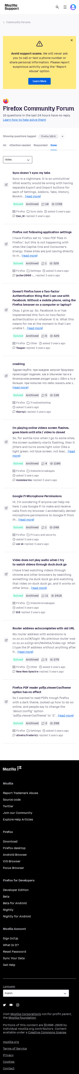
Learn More (39, 81)
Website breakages (42, 471)
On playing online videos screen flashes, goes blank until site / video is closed (40, 430)
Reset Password (14, 951)
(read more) (33, 196)
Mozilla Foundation (22, 1017)
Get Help (9, 965)
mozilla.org (11, 1042)
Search (57, 7)
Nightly (8, 910)
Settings (35, 270)
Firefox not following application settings (42, 232)
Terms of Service (15, 1048)
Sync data (36, 211)
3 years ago (42, 216)
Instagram (17, 1005)
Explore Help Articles (18, 819)
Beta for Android (15, 903)
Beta (6, 896)
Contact (9, 1068)
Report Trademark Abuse (20, 793)
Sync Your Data (14, 958)
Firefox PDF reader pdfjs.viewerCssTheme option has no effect (41, 690)
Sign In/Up (10, 938)
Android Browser (15, 854)
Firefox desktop (14, 848)
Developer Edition (16, 890)
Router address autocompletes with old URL (43, 628)
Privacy (8, 1055)
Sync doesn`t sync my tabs (31, 173)
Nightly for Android (17, 916)
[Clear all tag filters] (62, 136)
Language (9, 986)
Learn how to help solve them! (24, 120)
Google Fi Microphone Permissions (37, 496)
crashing (18, 364)
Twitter (8, 806)
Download (10, 841)
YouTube (11, 1005)
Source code (12, 799)
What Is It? (11, 945)
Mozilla (12, 769)
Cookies (9, 1062)
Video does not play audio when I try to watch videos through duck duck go (39, 562)
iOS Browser (12, 861)
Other (33, 343)
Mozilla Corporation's (25, 1014)
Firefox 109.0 (48, 136)
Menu (65, 7)
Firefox (20, 211)
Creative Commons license (47, 1032)
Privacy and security (43, 534)
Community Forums (18, 22)
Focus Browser (13, 868)
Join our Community (17, 813)
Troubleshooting (40, 402)
